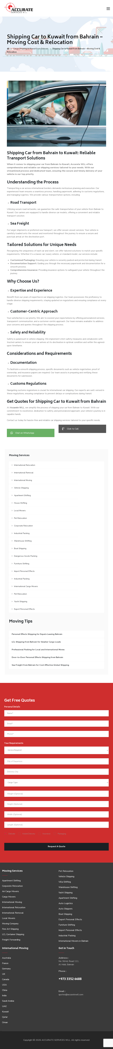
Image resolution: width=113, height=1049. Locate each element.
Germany (6, 968)
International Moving (23, 480)
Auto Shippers (65, 908)
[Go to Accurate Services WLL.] (8, 49)
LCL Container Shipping (13, 934)
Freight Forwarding (11, 939)
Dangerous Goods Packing (25, 556)
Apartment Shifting (22, 495)
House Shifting (20, 503)
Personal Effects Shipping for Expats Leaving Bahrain (37, 634)
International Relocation (24, 465)
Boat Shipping (20, 548)
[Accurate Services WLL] (18, 8)
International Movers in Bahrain (73, 940)
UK (3, 974)
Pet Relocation (20, 518)
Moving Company (10, 923)
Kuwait (5, 1011)
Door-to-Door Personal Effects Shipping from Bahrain (37, 657)
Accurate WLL (17, 407)
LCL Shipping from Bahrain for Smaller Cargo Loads (36, 642)
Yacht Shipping (20, 601)
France (5, 963)
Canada (5, 979)
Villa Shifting (65, 881)
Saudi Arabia (8, 1000)
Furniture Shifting (21, 563)
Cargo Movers (9, 896)
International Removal (23, 472)
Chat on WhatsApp (24, 432)
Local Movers (20, 510)
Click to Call (73, 428)
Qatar (5, 1017)
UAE (4, 1006)
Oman (5, 1022)
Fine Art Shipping (10, 929)
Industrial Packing (21, 533)
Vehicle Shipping (21, 488)
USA (4, 984)
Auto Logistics (66, 903)
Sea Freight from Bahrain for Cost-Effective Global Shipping (40, 665)
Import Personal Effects (24, 571)
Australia (6, 957)
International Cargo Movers (26, 586)
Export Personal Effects (24, 609)
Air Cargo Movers (10, 891)
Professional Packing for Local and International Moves (38, 649)
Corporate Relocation (23, 525)
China (4, 990)
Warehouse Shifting (23, 541)
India (4, 995)
